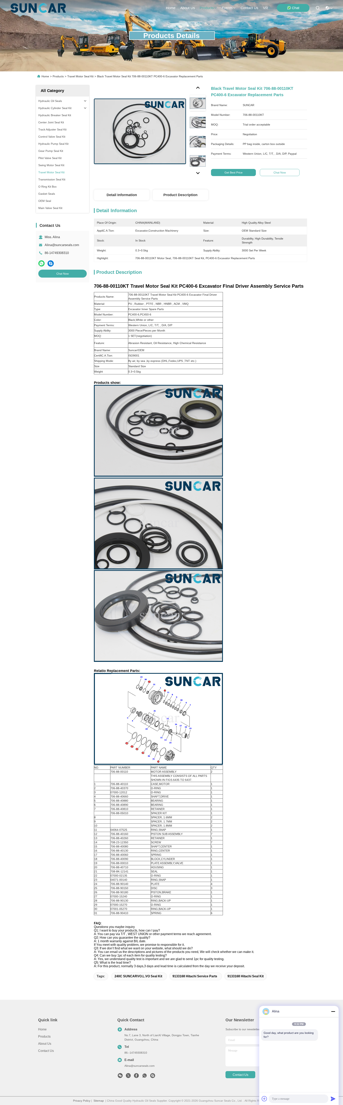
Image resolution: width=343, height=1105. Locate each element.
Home (170, 8)
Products (58, 76)
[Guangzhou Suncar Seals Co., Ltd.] (38, 8)
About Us (44, 1043)
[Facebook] (136, 1076)
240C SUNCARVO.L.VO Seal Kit (138, 976)
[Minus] (333, 1011)
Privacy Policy (81, 1100)
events (227, 8)
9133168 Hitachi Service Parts (194, 976)
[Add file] (264, 1098)
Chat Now (62, 273)
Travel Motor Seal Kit (80, 76)
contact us (249, 8)
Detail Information (122, 195)
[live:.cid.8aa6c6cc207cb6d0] (152, 1076)
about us (187, 8)
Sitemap (98, 1100)
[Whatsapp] (41, 263)
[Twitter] (128, 1076)
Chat (295, 8)
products (207, 8)
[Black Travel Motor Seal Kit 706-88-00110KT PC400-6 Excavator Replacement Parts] (140, 131)
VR (265, 8)
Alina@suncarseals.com (62, 245)
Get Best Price (233, 172)
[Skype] (50, 263)
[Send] (333, 1098)
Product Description (180, 195)
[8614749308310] (144, 1076)
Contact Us (46, 1050)
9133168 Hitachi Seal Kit (245, 976)
